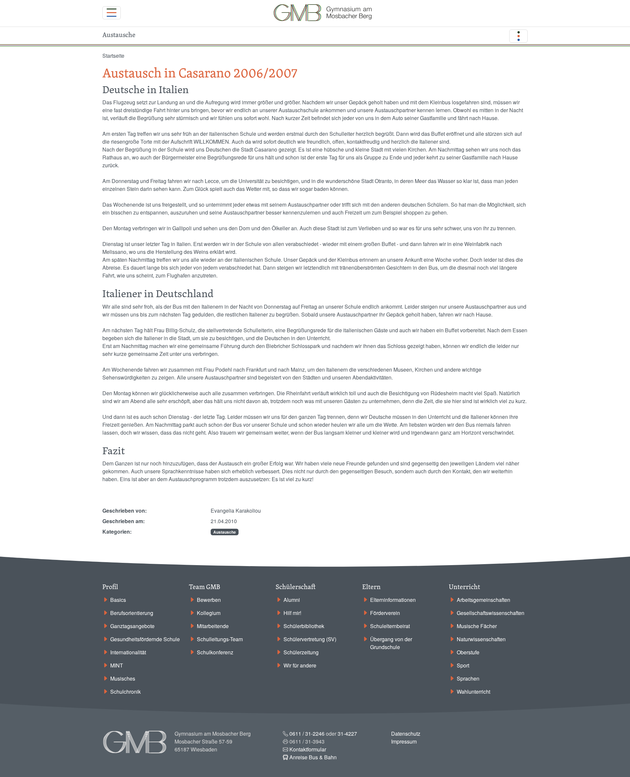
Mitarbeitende (213, 626)
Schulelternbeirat (390, 626)
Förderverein (385, 613)
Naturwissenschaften (481, 639)
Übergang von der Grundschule (391, 643)
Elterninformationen (393, 599)
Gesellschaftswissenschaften (490, 613)
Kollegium (208, 613)
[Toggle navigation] (111, 12)
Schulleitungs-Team (220, 639)
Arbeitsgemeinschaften (483, 599)
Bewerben (209, 599)
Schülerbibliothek (304, 626)
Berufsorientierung (131, 613)
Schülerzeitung (301, 652)
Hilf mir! (292, 613)
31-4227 (347, 733)
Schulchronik (125, 691)
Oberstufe (468, 652)
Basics (118, 599)
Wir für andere (300, 665)
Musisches (122, 678)
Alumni (292, 599)
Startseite (113, 55)
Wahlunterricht (473, 691)
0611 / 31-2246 (307, 733)
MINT (116, 665)
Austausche (224, 532)
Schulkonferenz (215, 652)
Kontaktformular (307, 749)
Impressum (404, 741)
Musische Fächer (477, 626)
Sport (463, 665)
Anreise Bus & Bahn (313, 757)
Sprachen (468, 678)
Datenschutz (405, 733)
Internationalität (128, 652)
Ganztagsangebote (132, 626)
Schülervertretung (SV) (310, 639)
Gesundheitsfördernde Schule (145, 639)
